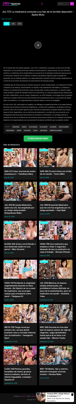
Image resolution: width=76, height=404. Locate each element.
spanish (19, 130)
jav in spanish (43, 126)
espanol (24, 126)
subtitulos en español (56, 130)
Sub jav (35, 130)
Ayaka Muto (16, 126)
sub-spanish (43, 130)
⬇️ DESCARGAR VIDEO (38, 138)
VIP (6, 24)
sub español (27, 130)
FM (20, 24)
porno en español (63, 126)
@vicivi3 (22, 396)
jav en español (33, 126)
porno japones (10, 130)
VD (13, 24)
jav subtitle (53, 126)
